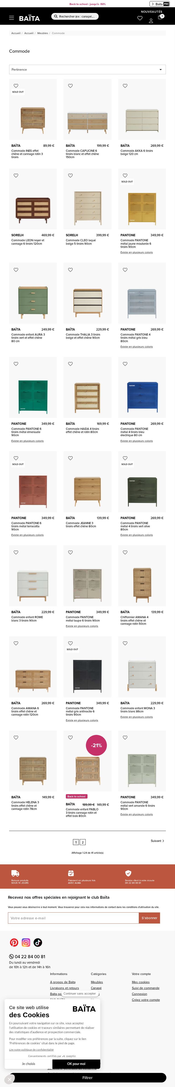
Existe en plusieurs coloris (137, 252)
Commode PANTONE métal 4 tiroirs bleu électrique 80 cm (134, 432)
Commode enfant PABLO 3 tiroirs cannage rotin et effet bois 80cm (82, 812)
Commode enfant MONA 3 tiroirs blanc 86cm (138, 709)
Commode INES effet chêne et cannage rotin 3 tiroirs (27, 154)
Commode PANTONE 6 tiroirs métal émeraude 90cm (26, 432)
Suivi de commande (146, 988)
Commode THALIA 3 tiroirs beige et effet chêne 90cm (83, 336)
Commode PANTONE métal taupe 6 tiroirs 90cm (83, 618)
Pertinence (87, 69)
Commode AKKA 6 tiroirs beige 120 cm (137, 152)
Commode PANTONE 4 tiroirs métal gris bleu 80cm (135, 338)
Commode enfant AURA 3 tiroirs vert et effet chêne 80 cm (28, 338)
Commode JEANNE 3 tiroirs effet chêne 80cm (81, 524)
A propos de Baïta (62, 982)
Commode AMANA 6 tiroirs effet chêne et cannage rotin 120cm (25, 711)
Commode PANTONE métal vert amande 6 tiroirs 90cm (138, 805)
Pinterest (14, 942)
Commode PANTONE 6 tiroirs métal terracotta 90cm (26, 526)
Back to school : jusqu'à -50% (87, 4)
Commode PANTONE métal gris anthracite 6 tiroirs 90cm (80, 711)
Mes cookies (141, 982)
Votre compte (141, 974)
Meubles (97, 982)
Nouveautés (151, 12)
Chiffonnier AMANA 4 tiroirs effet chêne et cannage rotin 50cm (134, 620)
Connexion (139, 994)
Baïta (159, 4)
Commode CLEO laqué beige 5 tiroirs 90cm (81, 242)
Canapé (96, 988)
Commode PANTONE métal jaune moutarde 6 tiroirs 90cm (136, 243)
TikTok (37, 942)
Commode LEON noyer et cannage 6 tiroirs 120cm (27, 242)
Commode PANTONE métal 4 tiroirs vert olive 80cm (135, 526)
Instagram (26, 942)
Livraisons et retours (64, 988)
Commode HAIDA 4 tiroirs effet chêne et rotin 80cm (82, 430)
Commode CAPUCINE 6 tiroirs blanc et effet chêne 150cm (82, 154)
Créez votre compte (146, 999)
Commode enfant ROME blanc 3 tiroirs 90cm (27, 618)
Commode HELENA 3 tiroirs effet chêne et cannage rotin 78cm (25, 805)
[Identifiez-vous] (151, 21)
